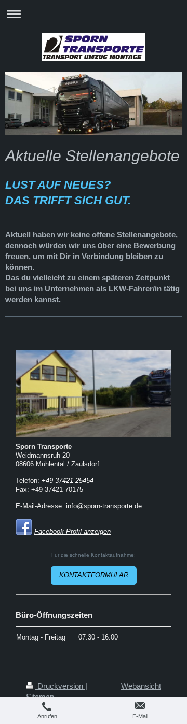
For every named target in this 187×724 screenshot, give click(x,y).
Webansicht (141, 686)
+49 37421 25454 (68, 481)
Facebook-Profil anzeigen (72, 531)
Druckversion (60, 686)
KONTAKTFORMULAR (93, 575)
